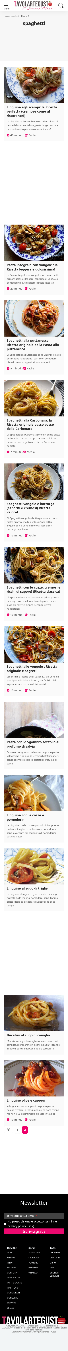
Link (30, 1226)
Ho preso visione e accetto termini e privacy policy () (32, 1223)
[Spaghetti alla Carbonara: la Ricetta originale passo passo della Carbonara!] (34, 398)
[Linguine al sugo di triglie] (34, 866)
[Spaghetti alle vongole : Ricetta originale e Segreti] (34, 644)
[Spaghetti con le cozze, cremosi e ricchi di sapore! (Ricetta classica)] (34, 565)
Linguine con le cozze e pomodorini (25, 817)
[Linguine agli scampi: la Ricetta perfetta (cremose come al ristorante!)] (34, 85)
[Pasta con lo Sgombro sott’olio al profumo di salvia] (34, 720)
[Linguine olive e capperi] (34, 1078)
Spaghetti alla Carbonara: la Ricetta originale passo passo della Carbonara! (30, 424)
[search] (60, 5)
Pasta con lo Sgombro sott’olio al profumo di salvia (33, 744)
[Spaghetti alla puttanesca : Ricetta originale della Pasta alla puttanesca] (34, 318)
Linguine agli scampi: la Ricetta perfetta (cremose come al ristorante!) (32, 111)
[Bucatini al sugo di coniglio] (34, 1013)
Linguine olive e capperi (26, 1100)
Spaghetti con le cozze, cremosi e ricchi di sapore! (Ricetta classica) (33, 589)
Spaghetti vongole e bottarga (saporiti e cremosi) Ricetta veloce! (30, 508)
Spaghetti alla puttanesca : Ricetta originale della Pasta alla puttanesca (33, 344)
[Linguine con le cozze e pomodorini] (34, 793)
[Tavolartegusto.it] (34, 5)
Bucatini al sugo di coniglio (28, 1035)
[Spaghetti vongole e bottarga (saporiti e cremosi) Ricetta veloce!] (34, 481)
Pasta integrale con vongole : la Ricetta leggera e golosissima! (32, 267)
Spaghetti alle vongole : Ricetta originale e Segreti (32, 668)
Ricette (12, 1248)
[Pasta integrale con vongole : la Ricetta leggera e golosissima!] (34, 243)
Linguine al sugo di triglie (27, 888)
